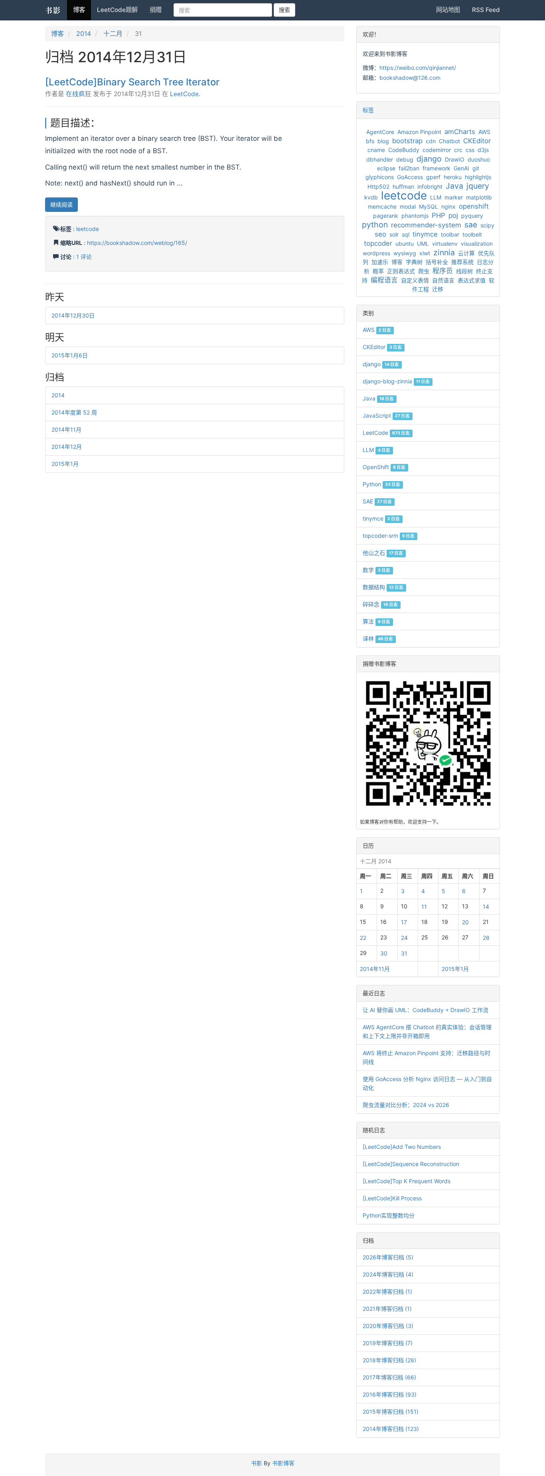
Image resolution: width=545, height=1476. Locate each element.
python (375, 224)
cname (376, 149)
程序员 (442, 271)
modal (408, 206)
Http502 (378, 186)
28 (486, 937)
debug (404, 159)
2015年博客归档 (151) (391, 1411)
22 (363, 937)
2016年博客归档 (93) (390, 1394)
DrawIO (454, 159)
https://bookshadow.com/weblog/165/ (137, 242)
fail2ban (409, 168)
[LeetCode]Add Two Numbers (402, 1146)
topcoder (378, 243)
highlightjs (478, 177)
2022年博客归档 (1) (387, 1291)
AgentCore (380, 131)
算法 (376, 621)
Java (454, 186)
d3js (483, 149)
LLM (435, 197)
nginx (448, 206)
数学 (376, 569)
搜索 (284, 9)
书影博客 (283, 1463)
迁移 (437, 289)
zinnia (444, 252)
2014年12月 (66, 446)
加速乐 (379, 261)
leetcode (87, 228)
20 (465, 922)
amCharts (459, 132)
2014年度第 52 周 (74, 412)
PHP (438, 215)
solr (394, 234)
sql (405, 234)
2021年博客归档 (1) (387, 1308)
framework (436, 168)
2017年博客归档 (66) (389, 1377)
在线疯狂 (78, 94)
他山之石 (383, 552)
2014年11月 (66, 429)
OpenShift (384, 467)
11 (424, 906)
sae (470, 224)
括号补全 (437, 261)
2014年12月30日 (73, 315)
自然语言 (443, 280)
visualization (477, 243)
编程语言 (384, 280)
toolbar (450, 234)
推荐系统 (462, 261)
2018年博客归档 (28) (389, 1360)
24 (404, 937)
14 (486, 906)
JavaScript (386, 415)
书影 (53, 10)
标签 (368, 110)
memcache (382, 206)
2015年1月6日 (69, 355)
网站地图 (448, 10)
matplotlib (479, 197)
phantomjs (414, 215)
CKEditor (477, 141)
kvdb (371, 197)
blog (383, 141)
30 (383, 953)
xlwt (424, 253)
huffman (403, 186)
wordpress (376, 253)
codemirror (437, 149)
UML (423, 243)
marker (453, 197)
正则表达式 (401, 271)
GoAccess (410, 177)
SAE (377, 501)
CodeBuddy (403, 149)
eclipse (386, 168)
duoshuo (479, 159)
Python (381, 484)
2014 (83, 33)
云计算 (466, 253)
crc (458, 149)
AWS (484, 131)
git (475, 168)
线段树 (464, 271)
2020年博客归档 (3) (388, 1325)
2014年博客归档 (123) (391, 1428)
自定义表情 (415, 280)
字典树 (414, 261)
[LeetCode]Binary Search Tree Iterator (132, 82)
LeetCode (184, 94)
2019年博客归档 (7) (388, 1343)
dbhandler (379, 159)
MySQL (428, 206)
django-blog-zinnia (396, 381)
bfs (370, 141)
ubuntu (404, 243)
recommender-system (426, 225)
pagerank (385, 215)
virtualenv (445, 243)
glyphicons (379, 177)
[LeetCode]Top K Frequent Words (406, 1181)
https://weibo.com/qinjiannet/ (417, 67)
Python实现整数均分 (389, 1215)
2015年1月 (65, 463)
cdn (431, 141)
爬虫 (423, 271)
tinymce (425, 234)
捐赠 (156, 10)
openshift (474, 206)
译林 (378, 638)
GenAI (461, 168)
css (470, 149)
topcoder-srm (389, 535)
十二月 (112, 33)
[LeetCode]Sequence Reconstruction (411, 1163)
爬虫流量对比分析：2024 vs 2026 (406, 1104)
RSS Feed (486, 10)
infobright (429, 186)
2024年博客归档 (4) (388, 1274)
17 (404, 922)
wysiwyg (404, 253)
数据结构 (383, 587)
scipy (487, 225)
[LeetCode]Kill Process (392, 1198)
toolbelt (472, 234)
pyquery (472, 215)
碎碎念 (380, 604)
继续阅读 (61, 204)
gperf (433, 177)
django (429, 159)
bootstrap (407, 141)
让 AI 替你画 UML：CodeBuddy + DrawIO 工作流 (425, 1009)
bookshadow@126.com (409, 77)
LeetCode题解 (117, 10)
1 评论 (84, 256)
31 (404, 953)
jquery (477, 186)
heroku (453, 177)
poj (453, 215)
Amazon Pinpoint (419, 131)
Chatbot (449, 141)
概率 (378, 271)
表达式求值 (472, 280)
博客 (79, 10)
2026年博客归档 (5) (388, 1257)
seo (380, 234)
